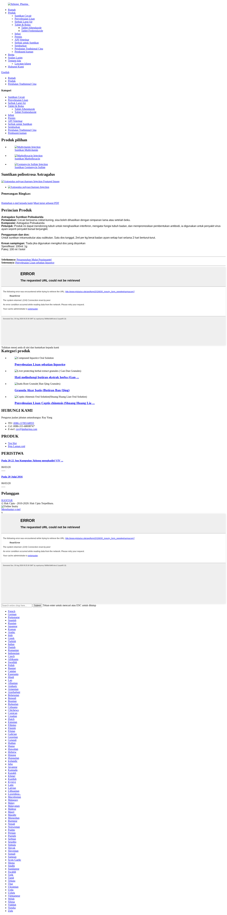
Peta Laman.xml (16, 446)
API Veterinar (22, 39)
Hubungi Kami (16, 66)
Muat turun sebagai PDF (46, 203)
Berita (11, 54)
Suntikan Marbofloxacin (27, 158)
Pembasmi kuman (24, 51)
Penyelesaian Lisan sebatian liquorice (34, 262)
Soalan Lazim (15, 57)
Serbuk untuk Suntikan (27, 42)
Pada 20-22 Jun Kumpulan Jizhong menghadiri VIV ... (32, 460)
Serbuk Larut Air (23, 21)
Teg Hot (12, 443)
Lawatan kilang (23, 63)
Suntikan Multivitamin (26, 150)
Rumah (12, 9)
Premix (18, 36)
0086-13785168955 (23, 423)
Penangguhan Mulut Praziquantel (34, 259)
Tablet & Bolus (23, 24)
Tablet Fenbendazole (32, 30)
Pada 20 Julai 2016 (12, 476)
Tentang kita (14, 60)
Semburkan (21, 45)
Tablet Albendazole (31, 27)
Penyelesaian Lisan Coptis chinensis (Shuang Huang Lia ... (55, 403)
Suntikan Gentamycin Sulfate (30, 167)
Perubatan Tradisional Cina (29, 48)
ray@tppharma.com (26, 429)
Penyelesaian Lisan (25, 18)
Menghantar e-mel (10, 509)
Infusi (18, 33)
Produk (12, 12)
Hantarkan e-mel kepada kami (17, 203)
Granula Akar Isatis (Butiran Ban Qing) (42, 390)
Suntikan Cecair (23, 15)
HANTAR (7, 500)
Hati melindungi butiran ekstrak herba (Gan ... (47, 377)
